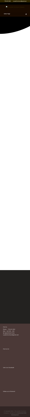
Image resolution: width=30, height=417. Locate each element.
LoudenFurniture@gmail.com (11, 335)
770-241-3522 (11, 329)
